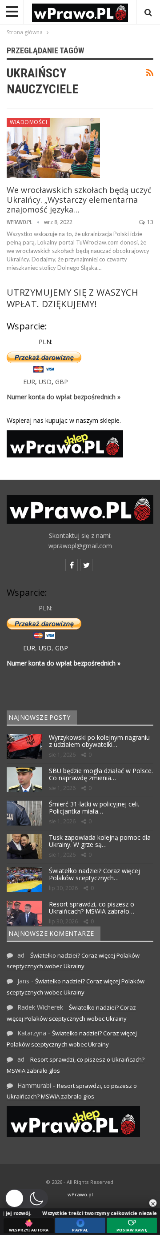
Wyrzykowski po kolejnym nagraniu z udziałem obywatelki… (99, 741)
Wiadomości (28, 122)
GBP (61, 381)
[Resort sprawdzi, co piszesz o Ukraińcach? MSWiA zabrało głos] (24, 913)
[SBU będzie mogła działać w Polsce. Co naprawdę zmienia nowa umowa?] (24, 779)
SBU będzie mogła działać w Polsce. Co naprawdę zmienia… (101, 774)
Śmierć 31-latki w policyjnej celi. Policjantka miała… (94, 808)
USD (45, 381)
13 (149, 222)
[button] (26, 1198)
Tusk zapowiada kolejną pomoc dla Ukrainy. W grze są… (100, 841)
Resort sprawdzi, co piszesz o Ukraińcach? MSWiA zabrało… (91, 908)
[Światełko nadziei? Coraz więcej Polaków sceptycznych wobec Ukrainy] (24, 879)
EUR (29, 381)
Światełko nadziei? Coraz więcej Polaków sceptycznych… (94, 874)
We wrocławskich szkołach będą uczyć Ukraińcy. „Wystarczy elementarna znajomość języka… (79, 199)
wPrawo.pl (80, 1194)
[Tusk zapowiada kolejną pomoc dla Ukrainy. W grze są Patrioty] (24, 846)
